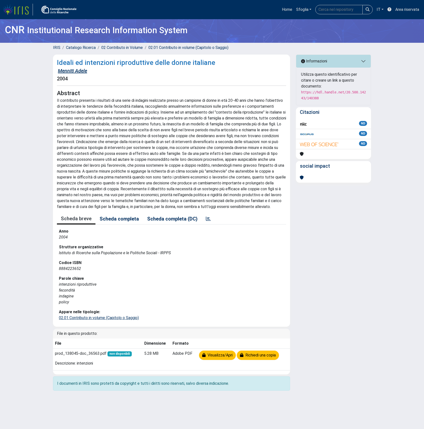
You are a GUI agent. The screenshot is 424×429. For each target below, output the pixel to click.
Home (287, 9)
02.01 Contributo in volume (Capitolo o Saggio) (188, 47)
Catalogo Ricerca (81, 47)
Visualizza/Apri (219, 355)
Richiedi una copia (259, 355)
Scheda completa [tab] (119, 219)
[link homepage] (18, 9)
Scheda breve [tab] (76, 219)
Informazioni (316, 61)
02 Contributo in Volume (122, 47)
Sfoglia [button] (302, 9)
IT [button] (379, 9)
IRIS (56, 47)
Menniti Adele (72, 71)
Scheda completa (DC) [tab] (172, 219)
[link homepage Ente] (59, 9)
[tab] (208, 219)
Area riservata (407, 9)
